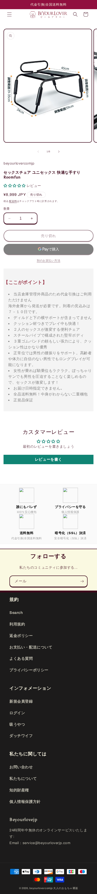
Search (16, 613)
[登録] (82, 581)
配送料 (13, 201)
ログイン (17, 713)
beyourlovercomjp (41, 888)
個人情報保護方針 (25, 802)
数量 (7, 208)
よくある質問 (21, 658)
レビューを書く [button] (48, 459)
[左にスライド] (38, 151)
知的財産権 (19, 790)
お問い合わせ (21, 767)
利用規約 (17, 624)
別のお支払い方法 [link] (48, 260)
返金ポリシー (21, 636)
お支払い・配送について (31, 647)
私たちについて (23, 779)
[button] (9, 14)
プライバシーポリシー (28, 670)
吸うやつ (17, 724)
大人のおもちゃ (63, 888)
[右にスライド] (59, 151)
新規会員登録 (21, 701)
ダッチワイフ (21, 736)
